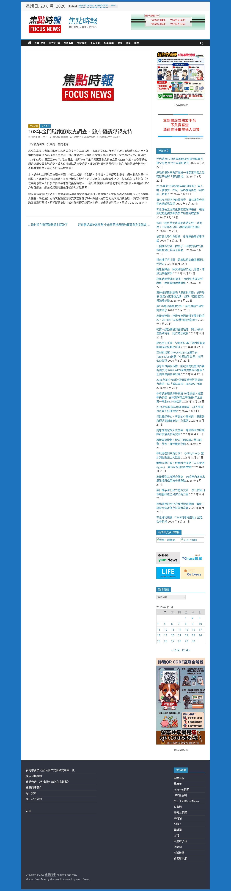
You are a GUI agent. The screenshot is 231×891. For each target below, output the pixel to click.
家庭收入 (117, 137)
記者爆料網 (180, 858)
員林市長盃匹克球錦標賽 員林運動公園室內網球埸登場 (97, 7)
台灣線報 (179, 852)
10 (200, 624)
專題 (128, 43)
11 (158, 629)
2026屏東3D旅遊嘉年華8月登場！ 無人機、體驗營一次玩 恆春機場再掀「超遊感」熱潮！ (180, 190)
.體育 (119, 43)
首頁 (28, 811)
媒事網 (178, 807)
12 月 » (186, 650)
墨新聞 (178, 830)
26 (165, 641)
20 (172, 635)
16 (193, 629)
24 (200, 635)
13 (172, 629)
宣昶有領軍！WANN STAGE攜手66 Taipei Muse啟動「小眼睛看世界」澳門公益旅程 (179, 356)
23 (193, 635)
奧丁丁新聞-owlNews (186, 801)
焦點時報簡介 (34, 787)
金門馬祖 (45, 126)
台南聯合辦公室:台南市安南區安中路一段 (50, 770)
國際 (136, 43)
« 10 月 (175, 650)
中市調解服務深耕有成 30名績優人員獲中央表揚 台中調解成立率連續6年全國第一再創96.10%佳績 (179, 397)
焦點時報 (82, 20)
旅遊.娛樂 (68, 43)
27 (172, 641)
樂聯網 (178, 847)
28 (179, 641)
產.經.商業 (109, 43)
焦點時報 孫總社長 (60, 137)
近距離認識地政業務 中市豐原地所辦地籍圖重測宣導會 (114, 225)
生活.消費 (95, 43)
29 (186, 641)
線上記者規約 (34, 799)
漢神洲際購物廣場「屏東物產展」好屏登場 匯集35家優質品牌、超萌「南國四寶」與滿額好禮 (180, 296)
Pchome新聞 (181, 789)
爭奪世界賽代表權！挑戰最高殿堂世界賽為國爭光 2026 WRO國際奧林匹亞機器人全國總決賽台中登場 (180, 370)
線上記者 (31, 793)
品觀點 (178, 818)
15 (186, 629)
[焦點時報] (29, 43)
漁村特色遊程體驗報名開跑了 (48, 225)
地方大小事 (54, 43)
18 (158, 635)
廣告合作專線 (34, 776)
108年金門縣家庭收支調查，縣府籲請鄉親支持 (92, 137)
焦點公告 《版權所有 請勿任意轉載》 (48, 782)
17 (200, 629)
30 (193, 641)
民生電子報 (180, 841)
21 (179, 635)
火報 (176, 835)
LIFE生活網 (180, 795)
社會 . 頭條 (40, 43)
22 (186, 635)
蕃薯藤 (178, 784)
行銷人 (178, 824)
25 (158, 641)
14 (179, 629)
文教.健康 (82, 43)
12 (165, 629)
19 (165, 635)
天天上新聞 (180, 812)
